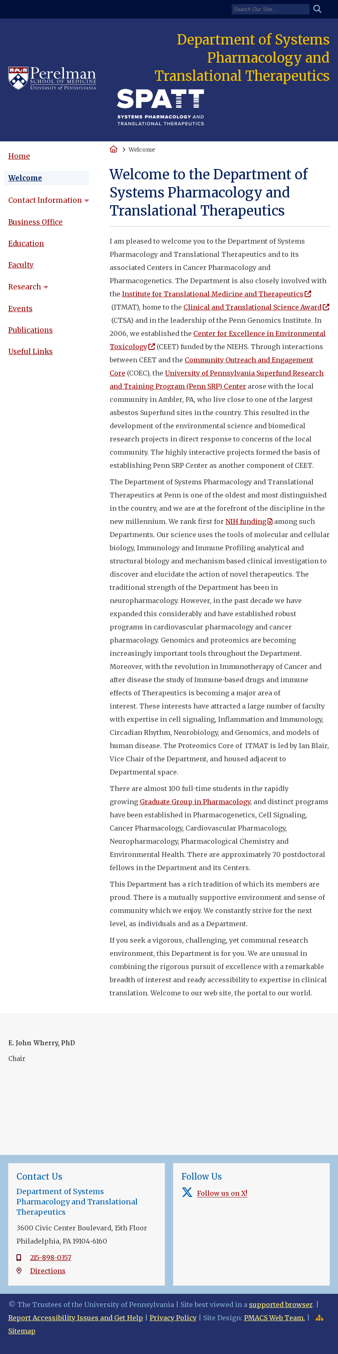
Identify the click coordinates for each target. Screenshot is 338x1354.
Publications (30, 330)
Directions (48, 1271)
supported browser (280, 1304)
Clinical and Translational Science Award (252, 307)
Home (19, 156)
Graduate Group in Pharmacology (195, 802)
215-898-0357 (50, 1257)
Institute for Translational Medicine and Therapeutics (212, 294)
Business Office (35, 222)
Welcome (25, 178)
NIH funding (245, 521)
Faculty (21, 265)
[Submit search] (320, 9)
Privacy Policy (173, 1318)
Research (24, 286)
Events (20, 308)
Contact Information (45, 200)
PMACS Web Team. (274, 1318)
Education (26, 243)
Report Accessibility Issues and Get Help (75, 1318)
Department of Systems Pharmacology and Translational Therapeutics (242, 57)
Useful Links (30, 351)
